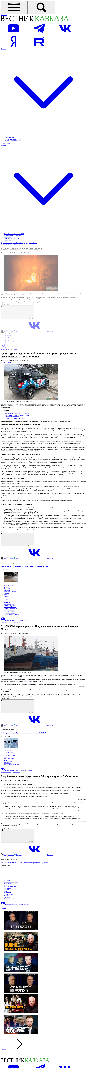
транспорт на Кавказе (10, 608)
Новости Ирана (8, 752)
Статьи (9, 143)
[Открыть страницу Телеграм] (39, 34)
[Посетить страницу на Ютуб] (14, 34)
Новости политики (9, 755)
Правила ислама (9, 240)
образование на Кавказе (11, 342)
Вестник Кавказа (6, 244)
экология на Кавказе (10, 607)
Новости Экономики (10, 921)
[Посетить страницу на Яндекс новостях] (14, 47)
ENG (5, 15)
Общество (7, 338)
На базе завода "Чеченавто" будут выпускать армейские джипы (24, 566)
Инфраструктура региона (11, 416)
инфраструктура (9, 604)
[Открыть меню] (14, 7)
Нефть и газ (7, 237)
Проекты (6, 924)
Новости (11, 331)
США (5, 757)
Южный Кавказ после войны (12, 235)
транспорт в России (10, 605)
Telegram (18, 331)
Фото (21, 243)
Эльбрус (6, 593)
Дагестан (6, 340)
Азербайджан (8, 931)
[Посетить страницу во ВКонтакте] (65, 34)
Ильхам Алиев (8, 928)
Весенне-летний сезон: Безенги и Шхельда (16, 413)
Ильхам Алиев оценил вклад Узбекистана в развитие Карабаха (24, 897)
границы (6, 601)
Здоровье (30, 243)
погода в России (9, 611)
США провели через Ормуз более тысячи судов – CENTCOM (23, 733)
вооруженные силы (9, 758)
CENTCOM (26, 681)
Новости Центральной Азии (12, 140)
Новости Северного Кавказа (12, 139)
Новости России (9, 337)
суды (5, 760)
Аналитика (4, 143)
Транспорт (7, 588)
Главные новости (9, 137)
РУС (2, 15)
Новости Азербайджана (11, 916)
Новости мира (8, 754)
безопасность (8, 599)
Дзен (4, 331)
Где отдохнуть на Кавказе (11, 238)
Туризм (6, 587)
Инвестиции (7, 922)
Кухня (35, 243)
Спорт (18, 243)
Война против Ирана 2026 (11, 764)
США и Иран (8, 761)
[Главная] (35, 21)
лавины (6, 594)
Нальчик (6, 597)
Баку (5, 925)
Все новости (16, 244)
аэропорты (7, 602)
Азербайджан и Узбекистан (12, 933)
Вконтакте (50, 331)
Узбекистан (7, 927)
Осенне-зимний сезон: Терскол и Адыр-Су (16, 415)
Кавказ (6, 596)
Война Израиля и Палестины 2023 (14, 234)
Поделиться (30, 318)
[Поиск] (41, 7)
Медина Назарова (6, 362)
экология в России (9, 610)
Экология (7, 590)
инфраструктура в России (11, 614)
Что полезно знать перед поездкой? (14, 418)
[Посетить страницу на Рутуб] (39, 47)
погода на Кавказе (9, 613)
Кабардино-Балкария (10, 591)
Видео (25, 243)
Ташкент (6, 930)
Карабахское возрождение (8, 243)
